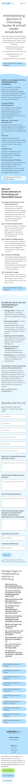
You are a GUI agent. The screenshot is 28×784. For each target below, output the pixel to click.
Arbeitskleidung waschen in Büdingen (12, 709)
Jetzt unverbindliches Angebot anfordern (13, 64)
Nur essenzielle (8, 775)
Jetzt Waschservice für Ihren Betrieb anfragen (12, 178)
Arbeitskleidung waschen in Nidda (12, 696)
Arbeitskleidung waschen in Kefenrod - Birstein (12, 702)
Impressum (4, 766)
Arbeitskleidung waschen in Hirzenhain (12, 690)
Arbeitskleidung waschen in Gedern (12, 671)
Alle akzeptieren (8, 770)
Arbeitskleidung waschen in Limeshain (12, 684)
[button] (14, 586)
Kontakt (14, 752)
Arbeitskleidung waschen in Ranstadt (12, 678)
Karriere (14, 748)
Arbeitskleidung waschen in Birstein (12, 721)
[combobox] (14, 538)
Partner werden (14, 739)
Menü (22, 3)
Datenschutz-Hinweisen (11, 764)
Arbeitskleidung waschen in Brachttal (12, 715)
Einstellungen (7, 780)
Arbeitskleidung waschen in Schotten (12, 665)
